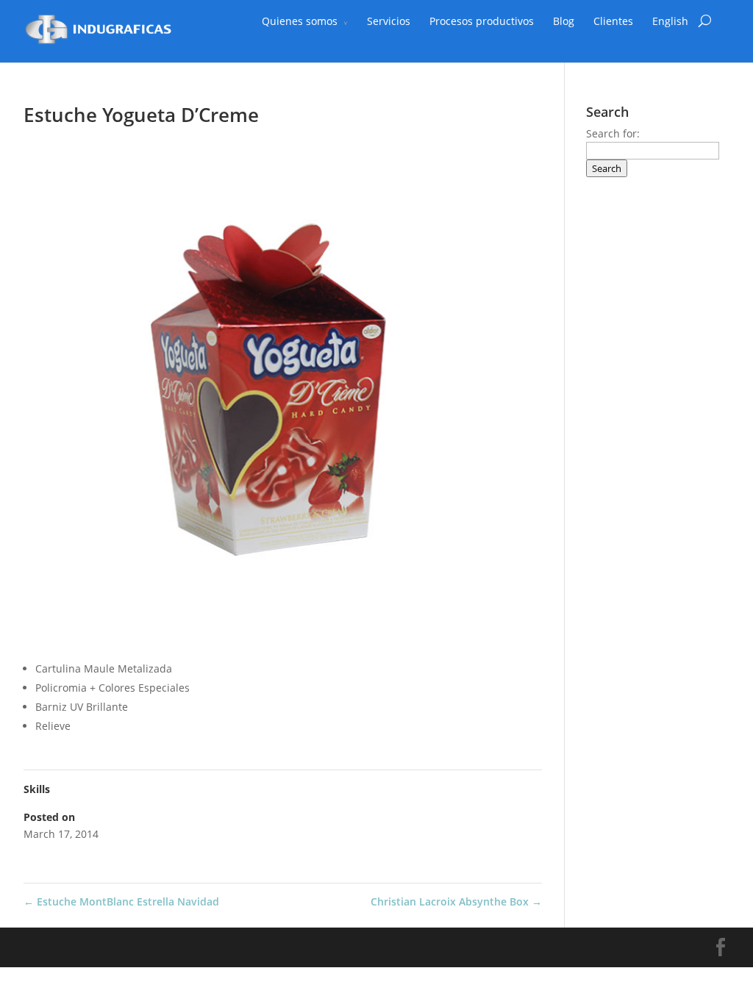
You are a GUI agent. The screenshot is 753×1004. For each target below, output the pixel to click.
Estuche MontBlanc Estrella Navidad (121, 901)
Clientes (613, 21)
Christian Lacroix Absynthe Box (456, 901)
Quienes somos (300, 21)
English (670, 21)
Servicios (388, 21)
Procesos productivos (481, 21)
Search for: (613, 133)
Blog (563, 21)
